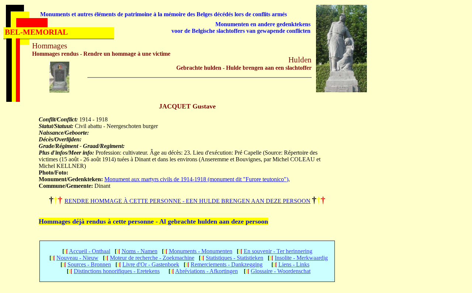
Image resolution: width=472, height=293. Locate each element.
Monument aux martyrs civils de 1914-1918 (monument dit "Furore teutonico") (196, 179)
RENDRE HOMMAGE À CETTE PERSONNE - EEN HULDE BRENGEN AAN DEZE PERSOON (187, 201)
